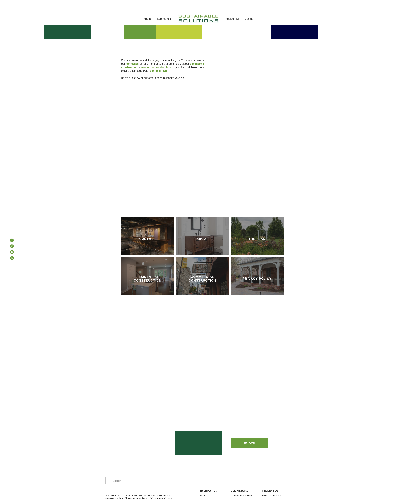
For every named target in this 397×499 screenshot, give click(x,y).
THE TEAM (257, 239)
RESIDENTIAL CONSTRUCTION (147, 278)
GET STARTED (249, 443)
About (147, 18)
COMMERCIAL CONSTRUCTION (202, 278)
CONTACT (147, 239)
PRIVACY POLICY (257, 278)
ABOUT (202, 239)
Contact (249, 18)
